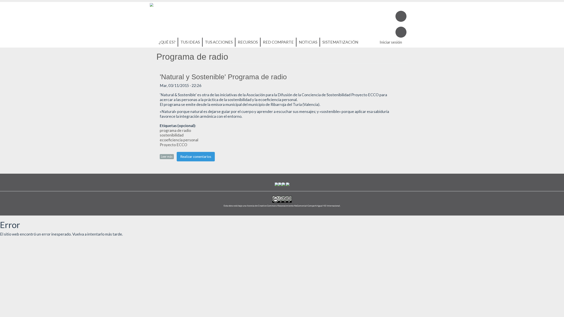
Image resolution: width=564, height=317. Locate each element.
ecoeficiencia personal (179, 140)
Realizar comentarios (195, 156)
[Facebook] (400, 16)
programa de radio (175, 130)
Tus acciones (219, 42)
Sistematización (340, 42)
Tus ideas (190, 42)
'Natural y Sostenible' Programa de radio (223, 77)
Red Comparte (278, 42)
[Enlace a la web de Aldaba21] (283, 184)
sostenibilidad (172, 135)
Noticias (308, 42)
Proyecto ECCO (173, 144)
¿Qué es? (167, 42)
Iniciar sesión (391, 42)
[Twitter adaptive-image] (400, 32)
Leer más (167, 156)
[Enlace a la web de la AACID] (280, 184)
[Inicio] (151, 4)
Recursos (248, 42)
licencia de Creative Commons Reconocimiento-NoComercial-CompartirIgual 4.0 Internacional (293, 205)
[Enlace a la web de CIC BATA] (276, 184)
